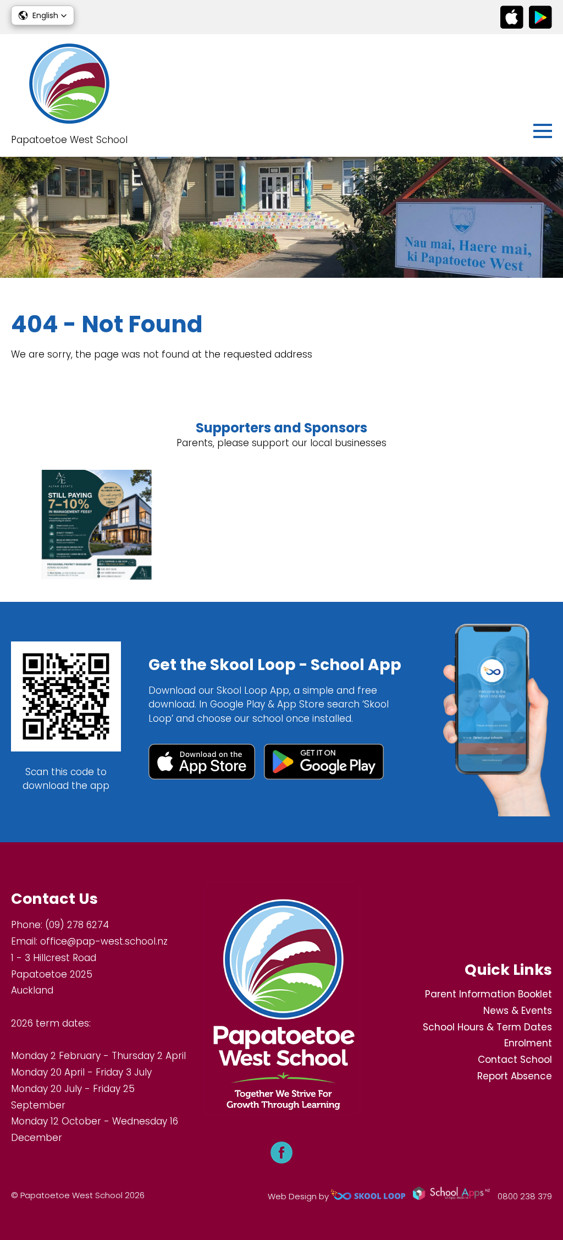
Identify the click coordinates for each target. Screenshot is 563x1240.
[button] (42, 15)
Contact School (515, 1059)
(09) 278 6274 (77, 924)
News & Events (517, 1010)
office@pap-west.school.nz (104, 941)
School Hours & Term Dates (487, 1027)
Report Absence (514, 1076)
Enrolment (528, 1043)
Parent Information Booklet (488, 994)
